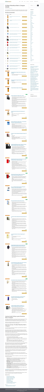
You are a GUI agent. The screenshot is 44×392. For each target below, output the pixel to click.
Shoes (31, 51)
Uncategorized (32, 59)
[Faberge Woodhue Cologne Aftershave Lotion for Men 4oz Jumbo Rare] (8, 20)
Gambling (31, 34)
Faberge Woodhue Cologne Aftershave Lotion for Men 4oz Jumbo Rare (18, 80)
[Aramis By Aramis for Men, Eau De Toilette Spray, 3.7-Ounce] (8, 30)
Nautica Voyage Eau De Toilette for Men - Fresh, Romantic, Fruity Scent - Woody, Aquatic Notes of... (18, 122)
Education (31, 25)
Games (31, 35)
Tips (30, 56)
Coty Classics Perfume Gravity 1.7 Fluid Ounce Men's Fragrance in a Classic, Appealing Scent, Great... (18, 297)
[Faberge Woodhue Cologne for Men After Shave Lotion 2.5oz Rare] (8, 16)
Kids (30, 41)
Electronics (31, 26)
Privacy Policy (31, 1)
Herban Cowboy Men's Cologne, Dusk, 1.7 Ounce (14, 27)
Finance (31, 29)
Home (19, 1)
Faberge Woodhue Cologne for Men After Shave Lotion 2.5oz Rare (18, 72)
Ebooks (31, 24)
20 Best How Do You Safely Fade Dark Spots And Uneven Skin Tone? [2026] (34, 67)
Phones (31, 48)
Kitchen (31, 43)
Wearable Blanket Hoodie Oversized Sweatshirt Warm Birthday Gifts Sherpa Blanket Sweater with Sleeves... (18, 245)
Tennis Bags (31, 55)
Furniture (31, 32)
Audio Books (31, 13)
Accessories (31, 11)
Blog (24, 1)
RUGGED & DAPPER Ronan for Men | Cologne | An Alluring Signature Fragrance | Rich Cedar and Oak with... (18, 145)
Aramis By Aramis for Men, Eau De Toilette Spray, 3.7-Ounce (18, 111)
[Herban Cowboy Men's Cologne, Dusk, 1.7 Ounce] (8, 27)
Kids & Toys (31, 42)
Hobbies (31, 39)
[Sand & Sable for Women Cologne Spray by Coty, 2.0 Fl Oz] (8, 63)
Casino (31, 20)
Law (30, 44)
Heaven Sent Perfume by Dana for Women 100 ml (17, 200)
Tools (31, 57)
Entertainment (32, 27)
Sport (31, 52)
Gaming (31, 36)
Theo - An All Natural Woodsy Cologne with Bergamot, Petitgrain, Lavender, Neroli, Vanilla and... (18, 187)
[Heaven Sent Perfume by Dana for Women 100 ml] (8, 50)
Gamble (31, 33)
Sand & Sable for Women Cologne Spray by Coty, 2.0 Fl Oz (15, 63)
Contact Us (27, 1)
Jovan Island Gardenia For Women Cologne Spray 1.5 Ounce (18, 234)
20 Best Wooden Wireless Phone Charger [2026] (11, 385)
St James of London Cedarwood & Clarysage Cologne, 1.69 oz (18, 217)
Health (31, 38)
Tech (31, 53)
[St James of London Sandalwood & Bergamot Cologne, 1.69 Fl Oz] (8, 37)
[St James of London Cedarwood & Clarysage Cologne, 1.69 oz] (8, 53)
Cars (30, 19)
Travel (31, 58)
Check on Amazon (25, 20)
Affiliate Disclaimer (36, 1)
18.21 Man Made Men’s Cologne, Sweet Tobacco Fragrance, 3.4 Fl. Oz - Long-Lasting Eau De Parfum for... (19, 263)
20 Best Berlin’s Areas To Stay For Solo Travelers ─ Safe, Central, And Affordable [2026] (34, 76)
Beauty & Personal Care (33, 15)
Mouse (31, 46)
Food (31, 31)
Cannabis (31, 18)
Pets (30, 47)
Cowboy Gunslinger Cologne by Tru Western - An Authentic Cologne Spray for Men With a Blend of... (17, 306)
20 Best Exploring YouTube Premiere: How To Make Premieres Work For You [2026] (34, 86)
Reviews (7, 384)
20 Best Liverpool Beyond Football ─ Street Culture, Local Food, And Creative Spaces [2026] (34, 70)
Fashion (31, 28)
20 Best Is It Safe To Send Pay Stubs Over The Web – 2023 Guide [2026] (34, 72)
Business (31, 17)
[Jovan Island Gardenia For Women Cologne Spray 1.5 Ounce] (8, 56)
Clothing (31, 22)
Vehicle (31, 60)
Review (22, 1)
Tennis (31, 54)
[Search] (38, 5)
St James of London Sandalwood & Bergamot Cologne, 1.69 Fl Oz (18, 134)
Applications (31, 12)
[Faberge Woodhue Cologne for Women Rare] (8, 23)
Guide (31, 37)
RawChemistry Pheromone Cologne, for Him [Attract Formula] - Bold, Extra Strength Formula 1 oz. (18, 175)
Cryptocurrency (32, 23)
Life (30, 45)
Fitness (31, 30)
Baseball (31, 14)
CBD (30, 21)
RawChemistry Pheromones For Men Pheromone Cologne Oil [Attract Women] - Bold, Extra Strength (18, 159)
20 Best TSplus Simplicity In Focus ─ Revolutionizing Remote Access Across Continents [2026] (34, 84)
